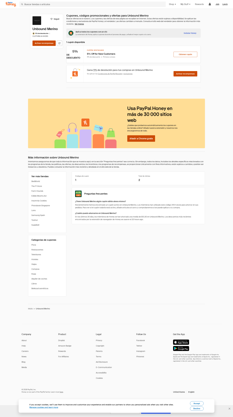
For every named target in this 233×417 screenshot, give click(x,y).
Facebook (140, 340)
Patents (99, 351)
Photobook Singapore (40, 205)
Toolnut (34, 220)
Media (24, 367)
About (24, 340)
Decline (196, 408)
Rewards (199, 4)
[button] (183, 392)
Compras (35, 269)
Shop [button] (171, 4)
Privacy (99, 340)
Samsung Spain (38, 215)
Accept (196, 403)
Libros (34, 283)
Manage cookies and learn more (43, 407)
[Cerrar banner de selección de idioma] (229, 409)
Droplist (61, 340)
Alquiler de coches (39, 279)
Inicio (30, 308)
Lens (33, 210)
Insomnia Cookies (39, 200)
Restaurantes (37, 249)
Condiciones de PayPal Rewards (110, 74)
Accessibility (101, 373)
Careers (25, 351)
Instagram (140, 351)
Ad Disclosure (102, 362)
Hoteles (34, 259)
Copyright (100, 346)
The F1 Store (36, 186)
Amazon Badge (64, 346)
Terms (98, 356)
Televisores (36, 254)
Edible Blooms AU (39, 196)
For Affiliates (63, 356)
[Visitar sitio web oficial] (59, 43)
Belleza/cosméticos (39, 288)
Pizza (33, 245)
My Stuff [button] (185, 4)
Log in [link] (225, 4)
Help (24, 346)
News (24, 356)
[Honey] (10, 4)
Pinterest (140, 356)
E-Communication (104, 367)
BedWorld (35, 181)
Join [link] (217, 4)
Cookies (99, 378)
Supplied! (35, 225)
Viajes (34, 264)
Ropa (33, 274)
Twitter (139, 346)
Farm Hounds (37, 191)
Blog (23, 362)
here (61, 392)
